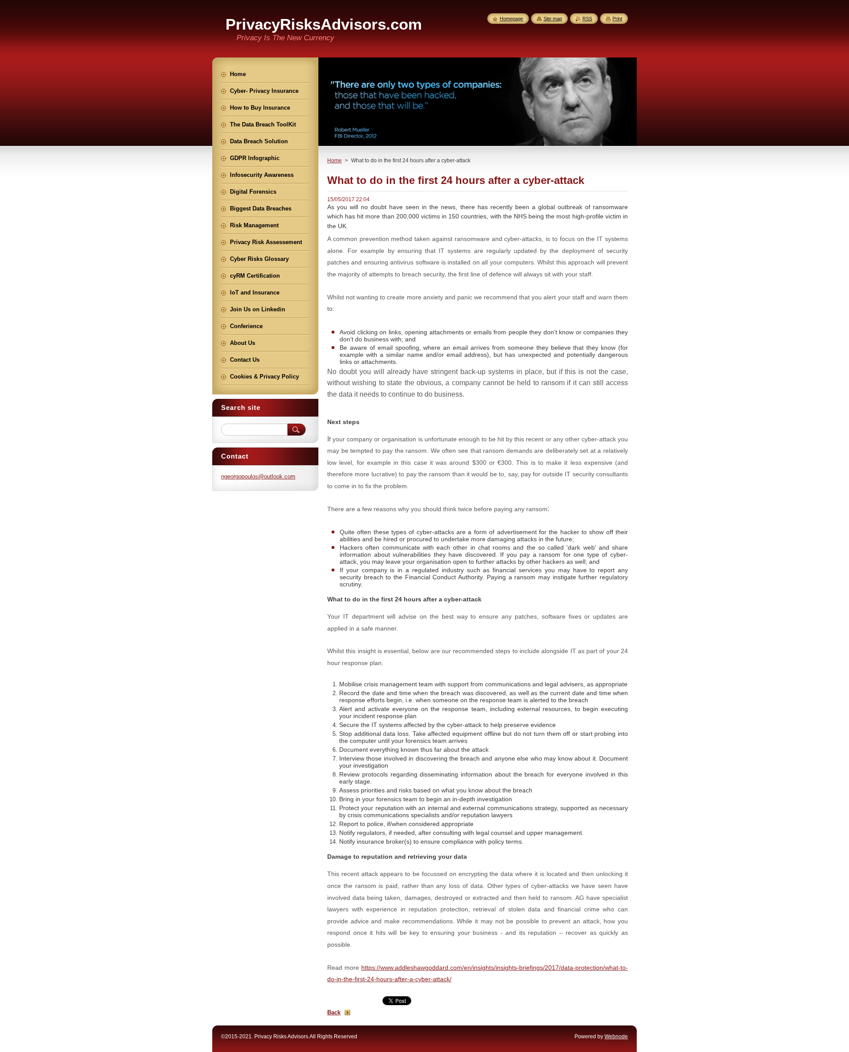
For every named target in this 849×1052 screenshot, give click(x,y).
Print (617, 18)
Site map (552, 18)
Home (334, 160)
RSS (587, 18)
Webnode (616, 1036)
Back (333, 1012)
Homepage (511, 18)
